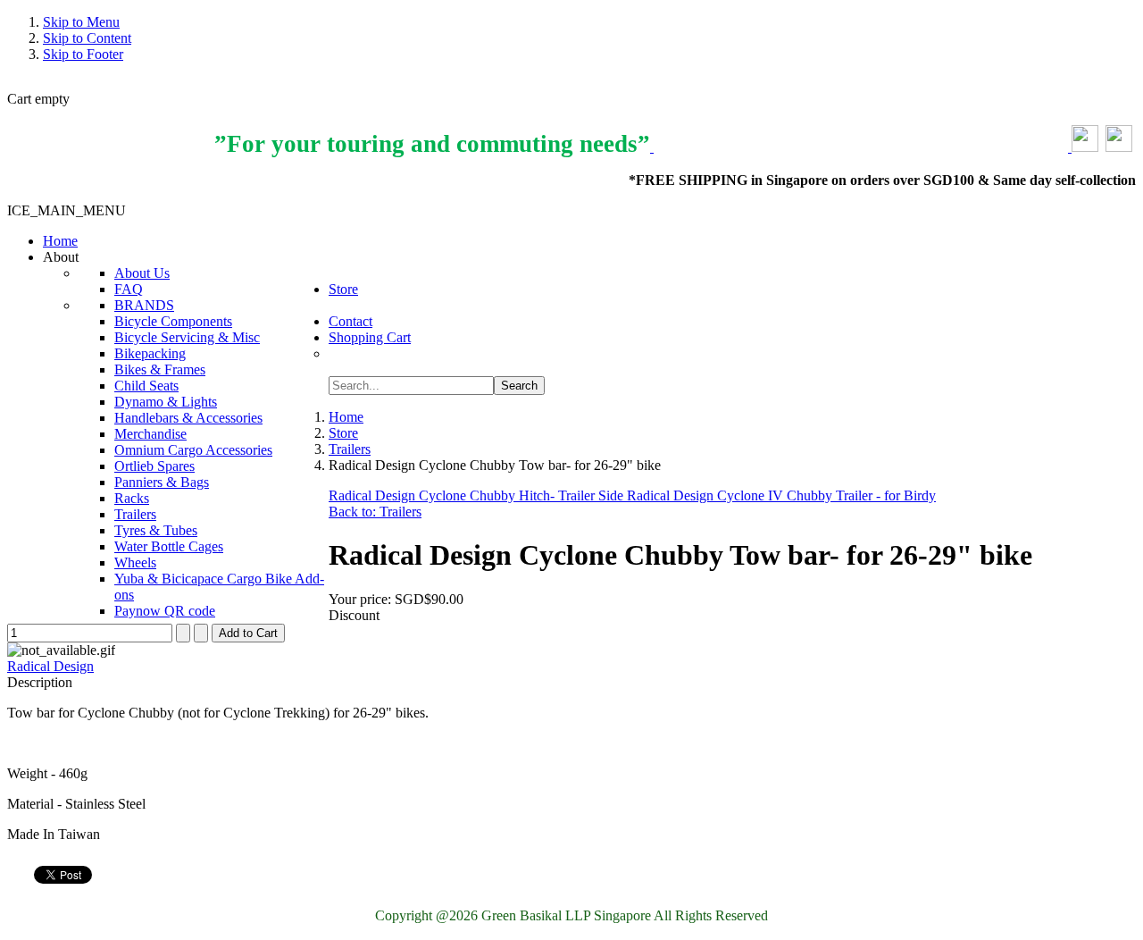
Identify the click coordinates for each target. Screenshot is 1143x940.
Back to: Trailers (375, 511)
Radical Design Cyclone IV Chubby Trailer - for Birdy (781, 495)
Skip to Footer (83, 54)
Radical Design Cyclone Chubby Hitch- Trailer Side (478, 495)
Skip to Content (87, 38)
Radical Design (50, 666)
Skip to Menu (81, 21)
